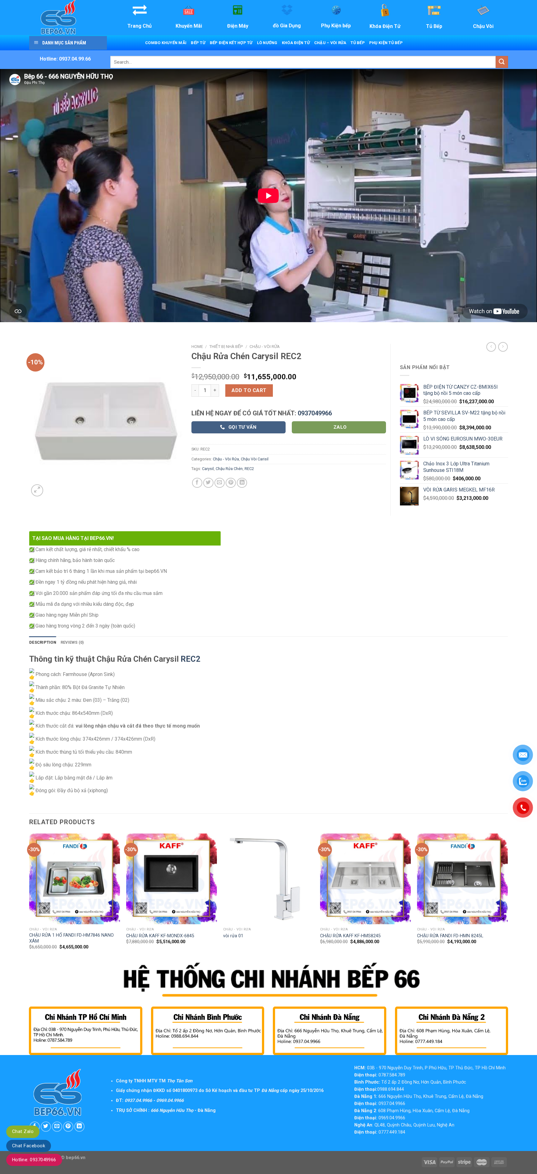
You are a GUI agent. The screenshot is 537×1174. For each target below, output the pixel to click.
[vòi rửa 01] (268, 879)
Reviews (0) (72, 642)
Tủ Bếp (358, 42)
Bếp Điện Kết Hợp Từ (231, 42)
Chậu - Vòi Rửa (265, 346)
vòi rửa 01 (233, 936)
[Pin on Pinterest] (231, 483)
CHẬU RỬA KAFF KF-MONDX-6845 (160, 936)
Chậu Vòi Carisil (254, 459)
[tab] (42, 642)
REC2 (249, 468)
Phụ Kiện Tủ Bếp (386, 42)
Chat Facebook (28, 1146)
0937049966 (315, 413)
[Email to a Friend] (219, 483)
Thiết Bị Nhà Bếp (226, 346)
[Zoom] (37, 490)
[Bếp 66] (67, 17)
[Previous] (29, 897)
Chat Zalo (23, 1131)
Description (42, 642)
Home (197, 346)
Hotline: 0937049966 (34, 1160)
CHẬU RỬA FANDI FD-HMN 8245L (450, 936)
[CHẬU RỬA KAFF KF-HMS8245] (365, 879)
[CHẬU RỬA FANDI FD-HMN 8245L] (462, 879)
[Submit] (502, 62)
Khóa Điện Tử (296, 42)
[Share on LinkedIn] (242, 483)
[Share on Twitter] (208, 483)
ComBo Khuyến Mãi (165, 42)
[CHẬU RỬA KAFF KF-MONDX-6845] (171, 879)
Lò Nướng (267, 42)
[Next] (507, 897)
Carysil (208, 468)
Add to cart (249, 390)
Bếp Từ (198, 42)
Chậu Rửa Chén (229, 468)
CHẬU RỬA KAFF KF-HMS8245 (350, 936)
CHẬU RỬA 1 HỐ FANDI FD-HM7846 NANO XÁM (71, 938)
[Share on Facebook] (197, 483)
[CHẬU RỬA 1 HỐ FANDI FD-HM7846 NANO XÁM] (74, 879)
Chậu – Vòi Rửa (330, 42)
